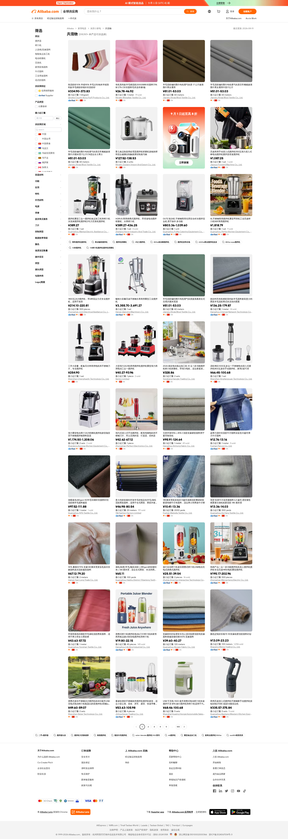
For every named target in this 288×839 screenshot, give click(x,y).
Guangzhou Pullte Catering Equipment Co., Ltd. (184, 231)
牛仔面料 (39, 71)
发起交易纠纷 (175, 768)
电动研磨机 (40, 58)
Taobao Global (156, 825)
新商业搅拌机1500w (213, 735)
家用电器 (82, 28)
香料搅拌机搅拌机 (79, 242)
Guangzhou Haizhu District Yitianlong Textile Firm (137, 580)
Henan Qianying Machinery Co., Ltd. (132, 312)
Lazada (144, 825)
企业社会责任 (44, 768)
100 (178, 727)
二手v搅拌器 (43, 735)
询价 (127, 762)
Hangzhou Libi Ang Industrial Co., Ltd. (133, 647)
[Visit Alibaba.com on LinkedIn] (220, 791)
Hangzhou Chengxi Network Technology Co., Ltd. (231, 312)
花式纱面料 (40, 80)
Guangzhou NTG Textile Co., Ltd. (83, 513)
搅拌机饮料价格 (184, 242)
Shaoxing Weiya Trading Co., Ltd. (225, 647)
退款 (171, 774)
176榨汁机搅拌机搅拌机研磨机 (102, 248)
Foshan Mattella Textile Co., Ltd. (177, 513)
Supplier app (157, 812)
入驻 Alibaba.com (221, 757)
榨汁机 (38, 45)
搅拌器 (38, 41)
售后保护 (85, 774)
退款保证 (85, 762)
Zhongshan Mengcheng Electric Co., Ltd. (229, 580)
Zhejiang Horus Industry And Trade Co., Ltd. (136, 231)
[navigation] (48, 378)
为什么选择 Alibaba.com (49, 757)
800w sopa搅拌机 (232, 242)
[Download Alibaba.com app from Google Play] (240, 812)
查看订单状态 (219, 768)
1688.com (113, 825)
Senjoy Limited (122, 379)
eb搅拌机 (172, 735)
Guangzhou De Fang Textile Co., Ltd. (226, 513)
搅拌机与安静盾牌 (81, 735)
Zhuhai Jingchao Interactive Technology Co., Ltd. (184, 580)
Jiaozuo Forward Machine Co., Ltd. (226, 164)
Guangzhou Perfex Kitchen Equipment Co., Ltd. (231, 231)
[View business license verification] (171, 834)
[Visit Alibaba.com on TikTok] (244, 791)
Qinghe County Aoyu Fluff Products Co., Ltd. (88, 97)
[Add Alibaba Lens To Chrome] (80, 812)
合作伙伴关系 (219, 779)
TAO (167, 825)
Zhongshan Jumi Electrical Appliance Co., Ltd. (89, 312)
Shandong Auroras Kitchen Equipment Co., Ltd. (89, 446)
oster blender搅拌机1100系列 (147, 735)
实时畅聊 (173, 762)
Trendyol (176, 825)
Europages (188, 825)
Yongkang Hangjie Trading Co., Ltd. (179, 379)
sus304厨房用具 (236, 735)
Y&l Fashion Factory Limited (128, 513)
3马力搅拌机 (140, 242)
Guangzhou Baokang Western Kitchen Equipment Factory (231, 714)
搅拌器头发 (61, 735)
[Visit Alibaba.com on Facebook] (214, 791)
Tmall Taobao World (129, 825)
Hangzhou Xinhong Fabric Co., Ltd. (179, 446)
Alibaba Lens (46, 812)
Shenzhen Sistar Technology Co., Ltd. (85, 714)
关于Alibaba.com (46, 750)
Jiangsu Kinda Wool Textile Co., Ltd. (179, 97)
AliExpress (101, 825)
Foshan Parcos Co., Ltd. (221, 446)
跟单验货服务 (87, 779)
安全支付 (85, 757)
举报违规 (173, 785)
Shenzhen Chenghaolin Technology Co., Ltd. (88, 379)
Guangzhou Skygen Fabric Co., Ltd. (179, 647)
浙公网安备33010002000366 (193, 834)
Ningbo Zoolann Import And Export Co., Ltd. (136, 164)
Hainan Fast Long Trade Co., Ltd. (83, 580)
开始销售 (217, 762)
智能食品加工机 (42, 54)
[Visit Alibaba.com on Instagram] (232, 791)
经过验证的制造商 (133, 757)
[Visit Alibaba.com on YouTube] (238, 791)
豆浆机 (38, 62)
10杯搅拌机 (76, 248)
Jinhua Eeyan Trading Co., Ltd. (129, 714)
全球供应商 (70, 11)
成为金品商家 (219, 774)
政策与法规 (86, 785)
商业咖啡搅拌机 (101, 242)
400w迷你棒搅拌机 (161, 242)
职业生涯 (42, 774)
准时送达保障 (87, 768)
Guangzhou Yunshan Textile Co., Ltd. (85, 647)
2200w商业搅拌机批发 (208, 242)
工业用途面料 (41, 76)
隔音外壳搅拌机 (120, 735)
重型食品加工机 (190, 735)
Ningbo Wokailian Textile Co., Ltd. (131, 97)
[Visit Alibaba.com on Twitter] (226, 791)
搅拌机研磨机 (121, 242)
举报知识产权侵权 (177, 779)
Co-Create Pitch (45, 762)
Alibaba (70, 28)
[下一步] (184, 726)
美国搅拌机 (101, 735)
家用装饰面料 (41, 67)
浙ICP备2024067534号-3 (220, 834)
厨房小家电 (95, 28)
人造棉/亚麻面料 (43, 49)
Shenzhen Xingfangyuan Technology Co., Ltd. (231, 379)
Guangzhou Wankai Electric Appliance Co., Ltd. (89, 231)
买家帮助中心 (175, 757)
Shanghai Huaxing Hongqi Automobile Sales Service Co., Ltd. (184, 714)
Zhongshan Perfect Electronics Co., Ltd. (134, 446)
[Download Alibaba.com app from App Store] (218, 812)
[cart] (219, 12)
